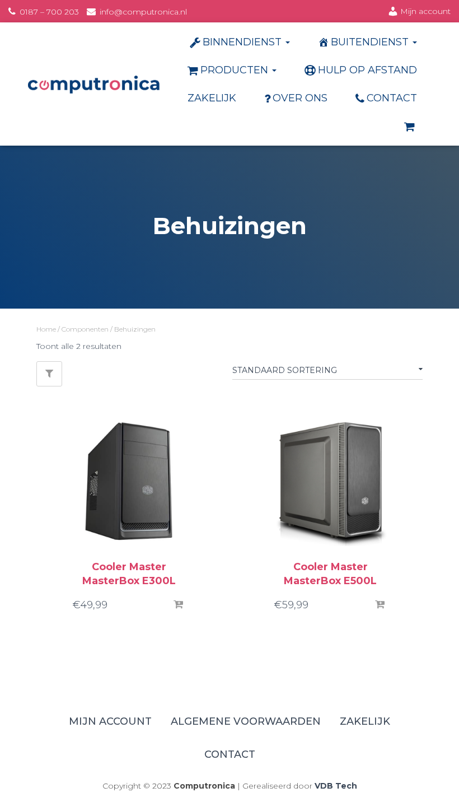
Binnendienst (243, 42)
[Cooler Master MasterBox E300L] (128, 481)
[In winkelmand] (179, 604)
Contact (392, 98)
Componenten (85, 329)
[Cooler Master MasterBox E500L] (330, 481)
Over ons (300, 98)
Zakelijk (212, 98)
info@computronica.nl (143, 12)
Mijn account (425, 11)
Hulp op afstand (367, 70)
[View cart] (410, 126)
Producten (235, 70)
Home (46, 329)
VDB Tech (336, 786)
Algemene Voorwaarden (246, 721)
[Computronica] (94, 84)
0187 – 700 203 (49, 12)
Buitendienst (371, 42)
